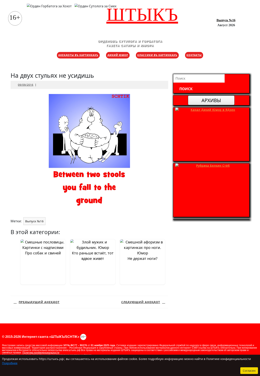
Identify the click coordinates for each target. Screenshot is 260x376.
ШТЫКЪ (142, 14)
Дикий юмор (117, 55)
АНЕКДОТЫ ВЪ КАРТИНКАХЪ (78, 55)
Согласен (249, 371)
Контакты (194, 55)
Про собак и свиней (43, 253)
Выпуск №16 (226, 20)
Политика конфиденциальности (40, 352)
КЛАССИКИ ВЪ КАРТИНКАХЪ (157, 55)
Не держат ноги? (142, 258)
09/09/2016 (25, 84)
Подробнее (9, 363)
